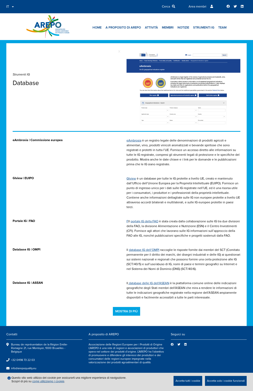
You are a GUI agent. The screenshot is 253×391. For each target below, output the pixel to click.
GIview (131, 179)
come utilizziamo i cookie (48, 381)
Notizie (183, 28)
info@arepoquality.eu (23, 368)
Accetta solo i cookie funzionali (226, 380)
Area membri (197, 7)
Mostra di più (126, 311)
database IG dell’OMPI (144, 250)
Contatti (11, 334)
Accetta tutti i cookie (188, 380)
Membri (168, 28)
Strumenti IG (203, 28)
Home (97, 28)
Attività (151, 28)
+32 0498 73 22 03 (23, 360)
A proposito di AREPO (123, 28)
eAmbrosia (133, 140)
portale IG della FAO (144, 221)
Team (222, 28)
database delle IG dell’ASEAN (148, 283)
